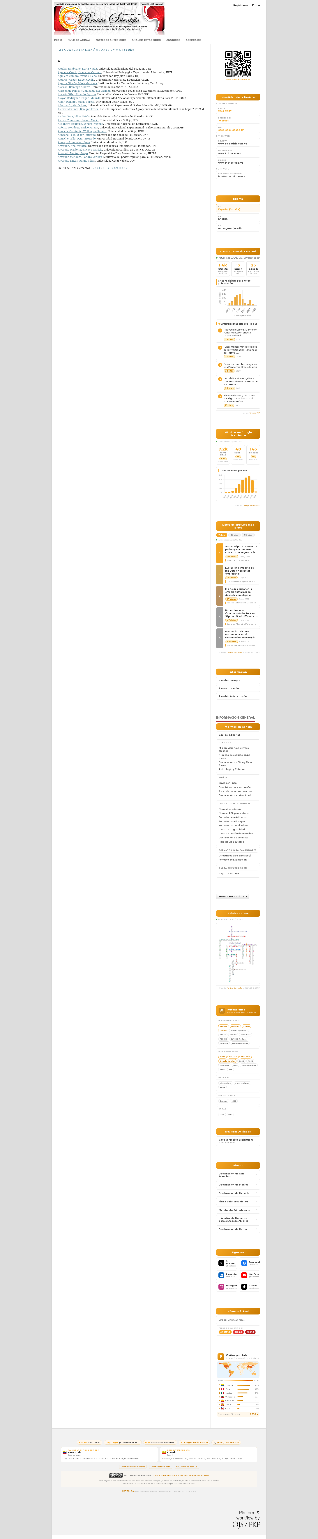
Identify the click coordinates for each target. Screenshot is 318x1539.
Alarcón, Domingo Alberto (74, 87)
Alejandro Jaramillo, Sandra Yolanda (80, 124)
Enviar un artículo (232, 896)
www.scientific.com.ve (238, 79)
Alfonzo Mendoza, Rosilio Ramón (78, 127)
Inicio (58, 39)
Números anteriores (111, 39)
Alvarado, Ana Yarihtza (72, 146)
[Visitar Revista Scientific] (238, 64)
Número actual (79, 39)
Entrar (256, 5)
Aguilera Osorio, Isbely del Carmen (79, 72)
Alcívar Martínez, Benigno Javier (78, 109)
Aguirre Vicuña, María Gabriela (77, 83)
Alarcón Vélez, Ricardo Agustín (77, 94)
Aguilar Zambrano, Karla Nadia (77, 68)
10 (120, 168)
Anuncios (173, 39)
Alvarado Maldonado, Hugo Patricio (80, 149)
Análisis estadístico (146, 39)
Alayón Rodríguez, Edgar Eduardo (79, 98)
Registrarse (240, 5)
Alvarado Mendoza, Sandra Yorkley (80, 157)
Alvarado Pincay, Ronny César (76, 160)
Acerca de (193, 39)
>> (125, 168)
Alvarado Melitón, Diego (73, 153)
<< (94, 168)
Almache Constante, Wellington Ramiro (82, 131)
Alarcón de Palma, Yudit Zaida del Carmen (84, 90)
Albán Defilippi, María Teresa (76, 101)
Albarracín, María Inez (72, 105)
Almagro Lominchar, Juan (74, 142)
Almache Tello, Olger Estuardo (77, 135)
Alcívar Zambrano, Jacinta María (78, 120)
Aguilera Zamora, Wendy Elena (77, 76)
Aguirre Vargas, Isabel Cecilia (76, 79)
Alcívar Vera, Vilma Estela (74, 116)
